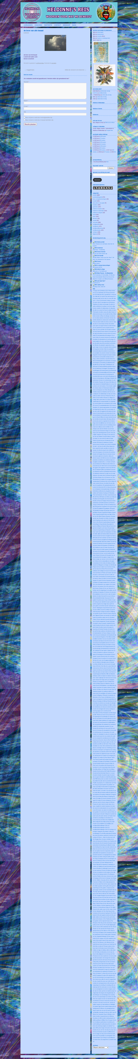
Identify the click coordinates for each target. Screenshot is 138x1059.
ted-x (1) (97, 872)
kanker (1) (112, 629)
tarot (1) (105, 870)
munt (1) (105, 714)
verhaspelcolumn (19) (104, 983)
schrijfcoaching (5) (106, 821)
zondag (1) (105, 1037)
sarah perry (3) (96, 815)
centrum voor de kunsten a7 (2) (101, 386)
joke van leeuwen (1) (106, 615)
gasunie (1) (100, 506)
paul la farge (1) (110, 763)
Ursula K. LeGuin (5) (102, 973)
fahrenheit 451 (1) (103, 487)
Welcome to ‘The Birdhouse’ (100, 271)
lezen (94, 216)
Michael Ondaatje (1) (98, 701)
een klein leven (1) (104, 465)
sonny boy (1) (106, 848)
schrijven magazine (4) (98, 831)
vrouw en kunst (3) (104, 1000)
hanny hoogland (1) (107, 535)
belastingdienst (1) (100, 360)
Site (25, 112)
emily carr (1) (109, 473)
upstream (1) (106, 971)
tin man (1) (111, 952)
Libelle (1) (99, 662)
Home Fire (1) (105, 568)
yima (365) (95, 1027)
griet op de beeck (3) (104, 528)
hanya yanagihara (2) (103, 539)
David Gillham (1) (101, 417)
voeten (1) (110, 996)
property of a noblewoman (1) (106, 782)
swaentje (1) (105, 864)
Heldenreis (95, 114)
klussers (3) (97, 640)
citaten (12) (100, 395)
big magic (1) (104, 364)
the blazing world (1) (103, 874)
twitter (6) (101, 967)
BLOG (74, 25)
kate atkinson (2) (103, 631)
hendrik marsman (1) (111, 551)
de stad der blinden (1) (103, 428)
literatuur (95, 218)
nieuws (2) (100, 730)
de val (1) (111, 432)
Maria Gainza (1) (101, 683)
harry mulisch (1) (108, 541)
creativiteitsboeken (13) (105, 405)
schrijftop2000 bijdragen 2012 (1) (101, 827)
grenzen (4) (96, 528)
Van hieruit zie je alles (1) (99, 979)
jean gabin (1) (96, 605)
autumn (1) (104, 352)
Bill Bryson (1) (110, 364)
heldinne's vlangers (98, 212)
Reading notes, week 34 (99, 286)
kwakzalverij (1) (106, 648)
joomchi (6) (108, 619)
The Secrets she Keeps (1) (105, 928)
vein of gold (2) (98, 981)
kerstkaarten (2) (104, 635)
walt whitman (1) (107, 1004)
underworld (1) (101, 969)
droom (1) (108, 458)
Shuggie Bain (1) (99, 839)
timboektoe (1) (104, 952)
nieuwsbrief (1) (107, 730)
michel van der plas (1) (105, 703)
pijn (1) (109, 775)
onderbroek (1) (108, 745)
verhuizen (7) (113, 983)
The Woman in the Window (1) (104, 942)
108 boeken (103, 136)
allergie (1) (108, 316)
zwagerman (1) (106, 1039)
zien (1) (95, 1033)
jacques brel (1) (110, 598)
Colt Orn (95, 92)
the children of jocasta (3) (101, 880)
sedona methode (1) (105, 835)
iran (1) (104, 594)
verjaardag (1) (96, 985)
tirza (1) (95, 954)
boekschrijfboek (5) (105, 372)
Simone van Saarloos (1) (110, 841)
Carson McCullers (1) (111, 382)
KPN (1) (95, 644)
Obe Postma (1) (112, 740)
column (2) (109, 399)
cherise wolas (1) (99, 387)
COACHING (38, 25)
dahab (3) (110, 411)
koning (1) (97, 642)
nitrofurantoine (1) (99, 732)
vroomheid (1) (96, 1000)
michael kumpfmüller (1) (110, 699)
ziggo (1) (99, 1033)
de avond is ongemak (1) (103, 421)
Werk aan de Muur (109, 122)
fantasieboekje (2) (106, 489)
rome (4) (97, 808)
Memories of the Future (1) (99, 697)
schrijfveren (96, 226)
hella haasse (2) (106, 549)
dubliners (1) (102, 459)
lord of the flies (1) (102, 666)
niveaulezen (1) (107, 732)
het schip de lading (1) (106, 563)
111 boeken (103, 144)
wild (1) (105, 1018)
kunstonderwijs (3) (97, 648)
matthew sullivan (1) (109, 691)
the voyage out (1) (102, 938)
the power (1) (104, 917)
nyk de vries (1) (104, 740)
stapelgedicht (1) (108, 854)
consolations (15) (108, 403)
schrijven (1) (113, 829)
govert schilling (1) (97, 526)
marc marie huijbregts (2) (99, 677)
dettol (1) (101, 442)
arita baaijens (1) (97, 341)
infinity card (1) (96, 590)
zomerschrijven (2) (97, 1037)
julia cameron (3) (111, 625)
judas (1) (99, 625)
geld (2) (96, 508)
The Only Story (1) (108, 911)
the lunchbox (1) (103, 899)
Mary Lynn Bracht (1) (103, 689)
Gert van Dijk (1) (109, 514)
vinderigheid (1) (100, 989)
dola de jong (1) (103, 450)
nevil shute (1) (101, 728)
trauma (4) (101, 959)
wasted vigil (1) (98, 1006)
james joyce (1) (102, 599)
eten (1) (103, 483)
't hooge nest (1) (97, 290)
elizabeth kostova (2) (100, 471)
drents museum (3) (97, 458)
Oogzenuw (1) (108, 749)
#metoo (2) (104, 290)
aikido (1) (111, 310)
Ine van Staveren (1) (110, 588)
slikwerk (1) (110, 845)
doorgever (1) (100, 452)
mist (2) (109, 706)
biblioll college (101, 269)
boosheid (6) (96, 376)
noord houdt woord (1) (98, 736)
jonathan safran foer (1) (103, 617)
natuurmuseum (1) (104, 722)
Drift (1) (104, 458)
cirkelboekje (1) (104, 393)
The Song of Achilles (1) (99, 932)
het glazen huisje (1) (107, 557)
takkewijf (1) (106, 868)
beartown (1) (98, 356)
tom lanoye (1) (108, 954)
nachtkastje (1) (105, 716)
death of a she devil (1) (100, 438)
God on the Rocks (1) (98, 522)
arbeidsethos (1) (103, 339)
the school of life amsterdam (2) (102, 926)
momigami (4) (102, 708)
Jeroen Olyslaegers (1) (98, 607)
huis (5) (110, 578)
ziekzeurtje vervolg (105, 91)
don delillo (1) (110, 450)
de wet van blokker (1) (98, 436)
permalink (53, 63)
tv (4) (110, 965)
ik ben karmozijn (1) (108, 580)
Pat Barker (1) (107, 761)
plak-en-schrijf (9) (106, 777)
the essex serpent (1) (110, 883)
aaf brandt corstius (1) (106, 300)
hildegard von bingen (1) (104, 564)
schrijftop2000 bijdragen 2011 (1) (101, 825)
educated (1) (96, 465)
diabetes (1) (107, 442)
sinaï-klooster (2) (97, 843)
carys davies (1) (97, 384)
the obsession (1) (99, 911)
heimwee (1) (106, 545)
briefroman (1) (96, 380)
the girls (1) (107, 885)
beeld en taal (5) (105, 358)
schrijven (95, 232)
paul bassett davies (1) (100, 763)
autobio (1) (106, 351)
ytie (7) (106, 1031)
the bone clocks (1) (106, 876)
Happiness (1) (112, 539)
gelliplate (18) (108, 508)
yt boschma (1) (100, 1031)
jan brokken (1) (110, 599)
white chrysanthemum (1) (103, 1016)
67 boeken (107, 151)
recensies (95, 222)
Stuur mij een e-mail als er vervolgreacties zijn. (39, 117)
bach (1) (109, 352)
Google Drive (109, 130)
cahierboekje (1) (109, 380)
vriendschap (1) (111, 998)
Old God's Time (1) (108, 743)
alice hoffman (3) (101, 316)
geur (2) (105, 516)
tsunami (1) (106, 965)
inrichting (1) (96, 592)
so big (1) (103, 847)
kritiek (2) (99, 644)
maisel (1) (104, 675)
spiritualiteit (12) (97, 852)
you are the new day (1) (104, 1029)
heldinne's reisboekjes (98, 210)
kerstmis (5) (111, 635)
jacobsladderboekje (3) (100, 598)
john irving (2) (112, 613)
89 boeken (102, 150)
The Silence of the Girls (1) (107, 930)
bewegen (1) (98, 362)
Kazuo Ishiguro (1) (108, 633)
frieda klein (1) (101, 504)
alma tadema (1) (101, 317)
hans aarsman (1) (103, 537)
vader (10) (105, 975)
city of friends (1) (107, 395)
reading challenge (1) (106, 794)
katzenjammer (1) (99, 633)
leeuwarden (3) (109, 654)
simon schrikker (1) (107, 839)
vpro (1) (105, 998)
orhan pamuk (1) (97, 753)
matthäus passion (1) (98, 691)
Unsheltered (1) (98, 971)
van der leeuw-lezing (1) (99, 977)
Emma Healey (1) (99, 477)
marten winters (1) (108, 687)
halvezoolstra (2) (107, 533)
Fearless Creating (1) (103, 493)
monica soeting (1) (110, 708)
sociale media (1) (110, 847)
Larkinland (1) (98, 650)
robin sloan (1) (109, 804)
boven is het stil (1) (104, 376)
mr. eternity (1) (105, 710)
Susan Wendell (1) (97, 864)
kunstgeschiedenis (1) (109, 646)
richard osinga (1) (106, 802)
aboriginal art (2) (106, 302)
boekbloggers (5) (97, 370)
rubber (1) (111, 810)
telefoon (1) (102, 872)
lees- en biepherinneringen (99, 199)
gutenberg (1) (102, 529)
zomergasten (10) (110, 1035)
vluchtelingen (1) (97, 994)
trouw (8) (108, 963)
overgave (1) (96, 757)
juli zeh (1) (104, 625)
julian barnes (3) (104, 627)
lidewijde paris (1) (106, 662)
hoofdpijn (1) (102, 570)
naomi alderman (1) (109, 718)
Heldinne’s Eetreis (97, 108)
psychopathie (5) (104, 784)
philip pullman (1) (99, 769)
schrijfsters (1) (102, 823)
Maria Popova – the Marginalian (105, 273)
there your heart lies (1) (110, 944)
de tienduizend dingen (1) (104, 430)
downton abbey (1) (108, 456)
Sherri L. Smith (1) (102, 837)
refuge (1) (106, 796)
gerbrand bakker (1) (108, 512)
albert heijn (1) (112, 312)
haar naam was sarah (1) (99, 531)
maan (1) (99, 671)
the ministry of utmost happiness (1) (103, 905)
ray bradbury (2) (97, 794)
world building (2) (97, 1024)
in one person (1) (100, 586)
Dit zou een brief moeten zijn (100, 253)
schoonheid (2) (96, 819)
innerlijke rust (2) (112, 590)
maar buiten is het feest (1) (109, 671)
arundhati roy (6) (108, 343)
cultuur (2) (103, 409)
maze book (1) (96, 693)
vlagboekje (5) (96, 992)
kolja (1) (102, 640)
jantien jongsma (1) (97, 603)
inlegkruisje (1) (104, 590)
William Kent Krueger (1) (108, 1020)
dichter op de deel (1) (106, 444)
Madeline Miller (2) (105, 673)
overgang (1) (112, 755)
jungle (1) (111, 627)
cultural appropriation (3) (105, 407)
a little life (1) (98, 296)
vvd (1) (105, 1002)
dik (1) (105, 446)
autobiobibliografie (97, 197)
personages (100, 32)
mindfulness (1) (98, 706)
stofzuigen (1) (112, 858)
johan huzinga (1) (102, 611)
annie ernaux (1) (108, 333)
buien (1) (102, 380)
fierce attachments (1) (110, 494)
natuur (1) (97, 722)
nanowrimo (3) (100, 718)
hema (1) (97, 551)
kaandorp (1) (96, 629)
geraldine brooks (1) (98, 512)
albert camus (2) (104, 312)
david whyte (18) (104, 419)
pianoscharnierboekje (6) (101, 773)
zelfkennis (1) (111, 1031)
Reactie (26, 82)
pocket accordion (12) (105, 778)
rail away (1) (111, 790)
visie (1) (96, 990)
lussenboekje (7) (108, 670)
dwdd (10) (101, 461)
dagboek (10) (104, 411)
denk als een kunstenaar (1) (105, 440)
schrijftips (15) (109, 823)
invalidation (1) (98, 594)
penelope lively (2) (107, 767)
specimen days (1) (110, 850)
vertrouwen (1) (105, 987)
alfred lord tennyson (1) (98, 314)
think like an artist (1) (98, 946)
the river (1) (101, 924)
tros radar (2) (102, 963)
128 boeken (103, 146)
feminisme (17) (101, 494)
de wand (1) (112, 434)
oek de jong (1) (102, 741)
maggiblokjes (29, 70)
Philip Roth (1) (106, 769)
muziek (94, 220)
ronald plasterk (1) (103, 808)
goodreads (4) (104, 524)
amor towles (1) (101, 321)
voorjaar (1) (100, 998)
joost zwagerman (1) (102, 621)
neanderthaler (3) (99, 724)
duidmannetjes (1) (110, 459)
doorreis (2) (107, 452)
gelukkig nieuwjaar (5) (100, 510)
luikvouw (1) (101, 670)
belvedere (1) (109, 360)
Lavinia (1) (95, 652)
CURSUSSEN (28, 25)
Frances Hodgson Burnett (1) (105, 500)
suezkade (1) (98, 862)
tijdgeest (95, 234)
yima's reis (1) (110, 1027)
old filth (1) (100, 743)
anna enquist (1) (107, 327)
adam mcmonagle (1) (105, 304)
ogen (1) (109, 741)
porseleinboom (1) (111, 780)
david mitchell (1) (110, 417)
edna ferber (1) (111, 463)
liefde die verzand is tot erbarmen (75, 70)
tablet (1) (100, 868)
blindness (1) (100, 368)
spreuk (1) (110, 852)
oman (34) (102, 745)
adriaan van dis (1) (107, 306)
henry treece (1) (97, 553)
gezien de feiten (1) (105, 518)
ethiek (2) (107, 483)
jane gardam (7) (112, 601)
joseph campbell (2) (108, 623)
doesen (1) (95, 450)
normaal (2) (99, 738)
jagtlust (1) (95, 599)
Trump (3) (100, 965)
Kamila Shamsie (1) (104, 629)
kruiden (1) (110, 644)
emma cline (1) (103, 475)
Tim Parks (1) (98, 952)
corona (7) (97, 405)
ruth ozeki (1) (108, 812)
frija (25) (95, 506)
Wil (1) (101, 1018)
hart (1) (114, 541)
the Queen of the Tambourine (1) (105, 918)
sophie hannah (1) (101, 850)
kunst (94, 214)
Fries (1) (107, 504)
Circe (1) (111, 391)
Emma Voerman (101, 251)
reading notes (100, 284)
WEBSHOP (66, 25)
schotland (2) (104, 819)
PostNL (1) (95, 782)
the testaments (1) (97, 934)
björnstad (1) (96, 366)
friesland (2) (112, 504)
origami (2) (104, 753)
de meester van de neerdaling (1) (105, 424)
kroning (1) (104, 644)
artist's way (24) (100, 343)
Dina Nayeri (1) (110, 446)
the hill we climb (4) (101, 893)
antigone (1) (110, 335)
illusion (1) (97, 582)
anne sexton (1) (106, 331)
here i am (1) (104, 553)
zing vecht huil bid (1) (107, 1033)
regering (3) (112, 796)
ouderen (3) (106, 755)
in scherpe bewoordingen (103, 265)
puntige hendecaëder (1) (103, 786)
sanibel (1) (113, 813)
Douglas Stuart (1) (102, 454)
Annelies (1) (101, 333)
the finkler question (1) (98, 885)
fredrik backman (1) (105, 502)
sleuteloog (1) (103, 845)
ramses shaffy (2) (106, 792)
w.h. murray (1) (111, 1002)
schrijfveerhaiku (40, 63)
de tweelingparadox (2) (103, 432)
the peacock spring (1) (105, 913)
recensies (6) (100, 796)
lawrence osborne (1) (103, 652)
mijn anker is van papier (99, 202)
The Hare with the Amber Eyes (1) (101, 891)
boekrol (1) (97, 372)
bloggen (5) (106, 368)
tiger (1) (101, 950)
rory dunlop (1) (111, 808)
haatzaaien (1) (109, 531)
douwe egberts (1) (99, 456)
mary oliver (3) (112, 689)
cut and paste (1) (110, 409)
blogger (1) (112, 368)
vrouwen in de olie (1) (98, 1002)
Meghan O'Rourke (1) (103, 695)
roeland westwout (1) (107, 806)
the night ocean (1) (102, 909)
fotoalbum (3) (96, 498)
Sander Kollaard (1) (106, 813)
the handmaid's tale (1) (110, 889)
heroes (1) (103, 555)
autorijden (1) (98, 352)
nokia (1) (107, 734)
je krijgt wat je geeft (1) (108, 603)
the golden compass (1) (106, 887)
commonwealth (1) (105, 401)
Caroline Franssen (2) (100, 382)
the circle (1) (110, 880)
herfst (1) (110, 553)
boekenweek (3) (106, 370)
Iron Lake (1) (109, 594)
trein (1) (109, 961)
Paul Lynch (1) (96, 765)
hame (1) (113, 533)
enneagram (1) (110, 479)
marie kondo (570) (97, 685)
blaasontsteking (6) (104, 366)
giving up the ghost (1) (102, 520)
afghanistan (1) (106, 308)
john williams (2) (97, 615)
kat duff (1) (95, 631)
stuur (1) (105, 860)
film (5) (94, 496)
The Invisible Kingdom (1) (101, 895)
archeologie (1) (111, 339)
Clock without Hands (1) (103, 397)
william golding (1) (97, 1020)
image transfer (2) (104, 582)
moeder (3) (95, 708)
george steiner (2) (110, 510)
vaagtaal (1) (100, 975)
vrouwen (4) (112, 1000)
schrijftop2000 (96, 224)
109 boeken (103, 142)
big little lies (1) (96, 364)
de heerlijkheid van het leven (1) (105, 422)
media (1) (110, 693)
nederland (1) (107, 724)
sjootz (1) (111, 843)
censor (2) (113, 384)
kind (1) (98, 636)
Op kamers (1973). (97, 267)
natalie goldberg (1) (103, 720)
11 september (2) (101, 292)
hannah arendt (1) (97, 535)
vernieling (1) (103, 985)
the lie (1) (102, 897)
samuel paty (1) (97, 813)
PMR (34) (97, 778)
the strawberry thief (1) (110, 932)
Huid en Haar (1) (99, 578)
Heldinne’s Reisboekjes (98, 102)
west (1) (110, 1010)
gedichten (95, 206)
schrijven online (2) (109, 831)
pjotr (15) (99, 777)
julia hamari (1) (96, 627)
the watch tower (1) (102, 940)
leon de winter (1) (103, 658)
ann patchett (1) (99, 327)
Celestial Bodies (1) (106, 384)
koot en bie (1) (111, 642)
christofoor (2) (105, 391)
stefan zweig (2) (103, 856)
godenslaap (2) (107, 522)
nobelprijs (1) (101, 734)
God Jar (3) (111, 520)
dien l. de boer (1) (99, 446)
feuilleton (95, 204)
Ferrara (99, 261)
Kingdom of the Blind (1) (107, 636)
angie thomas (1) (104, 325)
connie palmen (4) (99, 403)
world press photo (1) (107, 1024)
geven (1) (109, 516)
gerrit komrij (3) (100, 514)
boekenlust (100, 248)
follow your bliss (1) (111, 496)
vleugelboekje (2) (110, 992)
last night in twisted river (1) (108, 650)
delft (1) (108, 438)
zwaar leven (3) (98, 1039)
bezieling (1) (104, 362)
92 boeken (102, 148)
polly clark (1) (103, 780)
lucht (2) (110, 668)
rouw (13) (95, 810)
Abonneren (97, 179)
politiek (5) (97, 780)
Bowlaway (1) (112, 376)
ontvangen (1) (101, 749)
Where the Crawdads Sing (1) (100, 1014)
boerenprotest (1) (102, 374)
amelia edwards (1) (97, 319)
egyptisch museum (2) (106, 467)
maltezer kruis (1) (111, 675)
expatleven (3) (100, 485)
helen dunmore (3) (109, 547)
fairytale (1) (99, 489)
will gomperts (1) (111, 1018)
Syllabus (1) (101, 866)
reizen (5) (95, 798)
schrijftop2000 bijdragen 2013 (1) (101, 829)
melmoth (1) (112, 695)
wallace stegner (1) (97, 1004)
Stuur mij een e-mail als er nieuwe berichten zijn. (39, 120)
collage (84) (96, 399)
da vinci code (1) (97, 411)
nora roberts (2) (108, 736)
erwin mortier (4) (97, 483)
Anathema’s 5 (96, 282)
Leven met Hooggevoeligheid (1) (106, 660)
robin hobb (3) (102, 804)
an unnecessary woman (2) (103, 323)
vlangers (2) (103, 992)
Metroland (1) (109, 697)
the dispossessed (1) (109, 882)
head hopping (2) (108, 543)
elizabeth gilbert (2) (101, 469)
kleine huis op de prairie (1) (106, 638)
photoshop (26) (102, 771)
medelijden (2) (103, 693)
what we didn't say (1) (110, 1012)
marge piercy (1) (105, 679)
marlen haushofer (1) (98, 687)
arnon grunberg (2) (106, 341)
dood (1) (95, 452)
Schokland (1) (109, 817)
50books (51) (100, 294)
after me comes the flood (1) (102, 310)
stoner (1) (95, 860)
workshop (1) (111, 1022)
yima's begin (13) (102, 1027)
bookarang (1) (110, 374)
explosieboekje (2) (108, 485)
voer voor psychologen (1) (101, 996)
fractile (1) (95, 500)
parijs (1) (102, 761)
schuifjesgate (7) (97, 833)
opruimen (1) (98, 751)
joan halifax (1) (98, 609)
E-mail (26, 106)
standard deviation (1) (98, 854)
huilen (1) (105, 578)
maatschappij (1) (97, 673)
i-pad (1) (101, 580)
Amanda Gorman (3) (110, 317)
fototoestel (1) (110, 498)
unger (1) (107, 969)
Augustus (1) (97, 349)
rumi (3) (103, 812)
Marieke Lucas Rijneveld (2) (109, 685)
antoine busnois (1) (105, 337)
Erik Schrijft (100, 255)
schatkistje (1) (102, 817)
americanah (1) (106, 319)
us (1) (109, 973)
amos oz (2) (108, 321)
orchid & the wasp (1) (110, 751)
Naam (26, 100)
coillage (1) (111, 397)
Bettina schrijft (100, 242)
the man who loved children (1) (104, 901)
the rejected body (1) (105, 920)
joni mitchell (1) (102, 619)
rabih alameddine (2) (100, 788)
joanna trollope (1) (106, 609)
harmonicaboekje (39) (98, 541)
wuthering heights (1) (102, 1025)
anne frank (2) (98, 331)
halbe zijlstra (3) (98, 533)
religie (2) (100, 798)
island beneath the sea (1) (105, 596)
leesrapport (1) (101, 654)
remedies (99, 36)
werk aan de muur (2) (102, 1010)
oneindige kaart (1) (101, 747)
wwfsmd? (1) (111, 1025)
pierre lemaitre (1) (99, 775)
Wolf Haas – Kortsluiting (99, 249)
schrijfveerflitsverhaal (98, 228)
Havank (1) (101, 543)
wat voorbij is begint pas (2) (109, 1006)
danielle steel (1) (107, 415)
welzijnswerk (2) (97, 1008)
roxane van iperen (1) (103, 810)
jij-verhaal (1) (107, 607)
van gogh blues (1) (109, 977)
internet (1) (108, 592)
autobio (95, 195)
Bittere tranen (96, 263)
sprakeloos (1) (104, 852)
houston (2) (110, 572)
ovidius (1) (102, 757)
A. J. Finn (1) (97, 300)
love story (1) (104, 668)
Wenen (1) (103, 1008)
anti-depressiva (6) (102, 335)
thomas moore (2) (104, 948)
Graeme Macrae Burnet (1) (108, 526)
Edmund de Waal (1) (102, 463)
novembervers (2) (106, 738)
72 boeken (102, 138)
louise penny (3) (97, 668)
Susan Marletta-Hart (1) (107, 862)
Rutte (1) (114, 812)
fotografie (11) (103, 498)
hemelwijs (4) (102, 551)
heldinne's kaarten (97, 208)
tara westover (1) (99, 870)
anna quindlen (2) (102, 329)
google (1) (111, 524)
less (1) (96, 660)
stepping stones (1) (104, 858)
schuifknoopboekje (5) (106, 833)
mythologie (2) (98, 716)
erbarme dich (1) (105, 481)
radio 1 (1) (100, 790)
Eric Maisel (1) (112, 481)
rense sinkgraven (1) (108, 800)
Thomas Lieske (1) (108, 946)
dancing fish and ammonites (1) (106, 413)
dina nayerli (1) (96, 448)
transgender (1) (108, 957)
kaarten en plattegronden (103, 38)
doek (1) (112, 448)
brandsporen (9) (102, 378)
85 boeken (102, 140)
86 (115, 151)
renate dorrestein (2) (108, 798)
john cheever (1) (105, 613)
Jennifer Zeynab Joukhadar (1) (107, 605)
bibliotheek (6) (110, 362)
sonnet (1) (100, 848)
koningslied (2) (103, 642)
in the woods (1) (109, 586)
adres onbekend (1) (98, 306)
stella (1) (110, 856)
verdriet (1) (95, 983)
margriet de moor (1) (104, 681)
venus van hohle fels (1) (108, 981)
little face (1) (102, 664)
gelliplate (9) (102, 508)
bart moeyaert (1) (104, 354)
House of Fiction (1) (102, 572)
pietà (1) (106, 775)
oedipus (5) (96, 741)
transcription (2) (100, 957)
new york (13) (109, 728)
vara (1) (107, 979)
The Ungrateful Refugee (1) (101, 936)
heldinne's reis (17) (100, 547)
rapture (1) (113, 792)
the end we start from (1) (99, 883)
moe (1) (114, 706)
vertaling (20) (110, 985)
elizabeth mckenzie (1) (100, 473)
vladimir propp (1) (111, 990)
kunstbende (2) (100, 646)
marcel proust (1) (109, 677)
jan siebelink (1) (103, 601)
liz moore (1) (109, 664)
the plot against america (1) (104, 915)
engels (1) (103, 479)
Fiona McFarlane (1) (101, 496)
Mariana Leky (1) (110, 683)
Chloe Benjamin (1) (109, 389)
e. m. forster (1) (108, 461)
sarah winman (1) (104, 815)
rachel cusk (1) (108, 788)
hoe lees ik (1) (98, 568)
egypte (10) (97, 467)
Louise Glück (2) (112, 666)
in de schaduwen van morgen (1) (103, 584)
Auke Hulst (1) (104, 349)
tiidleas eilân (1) (107, 950)
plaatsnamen (100, 34)
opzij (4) (103, 751)
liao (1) (94, 662)
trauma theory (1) (108, 959)
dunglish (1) (96, 461)
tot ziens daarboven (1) (104, 955)
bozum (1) (95, 378)
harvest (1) (95, 543)
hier (100, 40)
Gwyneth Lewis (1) (110, 529)
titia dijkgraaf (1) (101, 954)
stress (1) (100, 860)
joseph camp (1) (99, 623)
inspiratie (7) (102, 592)
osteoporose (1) (98, 755)
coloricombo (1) (103, 399)
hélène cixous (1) (97, 549)
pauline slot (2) (104, 765)
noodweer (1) (113, 734)
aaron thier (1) (98, 302)
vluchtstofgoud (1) (105, 994)
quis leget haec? (101, 281)
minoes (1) (105, 706)
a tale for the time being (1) (108, 296)
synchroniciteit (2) (109, 866)
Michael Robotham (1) (109, 701)
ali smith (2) (107, 314)
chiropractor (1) (100, 389)
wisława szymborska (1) (102, 1022)
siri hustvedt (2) (105, 843)
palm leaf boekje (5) (105, 759)
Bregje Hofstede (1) (111, 378)
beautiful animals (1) (106, 356)
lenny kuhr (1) (105, 656)
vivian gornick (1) (103, 990)
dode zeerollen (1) (105, 448)
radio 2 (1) (105, 790)
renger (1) (100, 800)
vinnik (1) (106, 989)
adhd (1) (112, 304)
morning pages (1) (97, 710)
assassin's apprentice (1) (106, 345)
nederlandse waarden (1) (104, 726)
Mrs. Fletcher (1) (99, 714)
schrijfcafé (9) (98, 821)
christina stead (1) (97, 391)
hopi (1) (108, 570)
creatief (95, 201)
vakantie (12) (111, 975)
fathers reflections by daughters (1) (104, 491)
